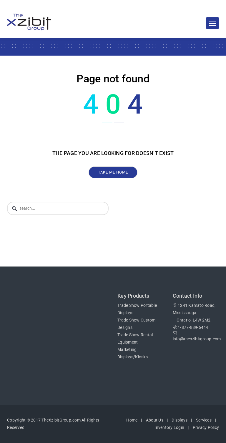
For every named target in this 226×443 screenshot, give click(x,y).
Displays (179, 420)
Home (131, 420)
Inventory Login (169, 427)
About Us (154, 420)
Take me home (113, 172)
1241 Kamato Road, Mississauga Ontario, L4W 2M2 (194, 312)
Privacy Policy (206, 427)
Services (204, 420)
